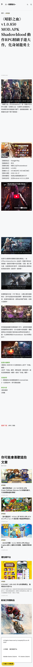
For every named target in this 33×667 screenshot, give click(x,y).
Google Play (15, 161)
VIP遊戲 (3, 581)
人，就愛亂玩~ (10, 4)
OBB (13, 426)
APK (9, 426)
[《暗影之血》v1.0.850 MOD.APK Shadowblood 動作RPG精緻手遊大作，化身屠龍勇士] (16, 91)
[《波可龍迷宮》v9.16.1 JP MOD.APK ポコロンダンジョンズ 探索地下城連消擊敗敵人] (16, 504)
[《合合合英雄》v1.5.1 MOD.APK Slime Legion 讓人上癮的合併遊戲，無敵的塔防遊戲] (16, 531)
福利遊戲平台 (13, 649)
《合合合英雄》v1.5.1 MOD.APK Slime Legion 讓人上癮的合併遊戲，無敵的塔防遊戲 (16, 545)
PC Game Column (24, 656)
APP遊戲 (8, 13)
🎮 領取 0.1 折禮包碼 (8, 664)
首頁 (2, 13)
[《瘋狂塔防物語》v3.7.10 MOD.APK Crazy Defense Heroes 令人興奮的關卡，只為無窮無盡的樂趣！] (16, 476)
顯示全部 (3, 466)
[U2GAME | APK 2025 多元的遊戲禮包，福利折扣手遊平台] (16, 570)
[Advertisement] (16, 62)
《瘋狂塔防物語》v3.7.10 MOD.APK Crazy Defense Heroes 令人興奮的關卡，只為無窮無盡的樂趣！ (16, 490)
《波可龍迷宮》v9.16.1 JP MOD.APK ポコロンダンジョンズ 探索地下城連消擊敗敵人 (16, 517)
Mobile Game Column (10, 656)
